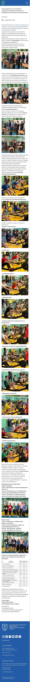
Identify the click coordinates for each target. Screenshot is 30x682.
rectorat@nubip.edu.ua (8, 655)
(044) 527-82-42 (6, 652)
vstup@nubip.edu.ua (7, 672)
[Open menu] (27, 3)
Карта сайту (6, 640)
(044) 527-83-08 (6, 669)
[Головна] (3, 3)
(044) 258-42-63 (6, 667)
